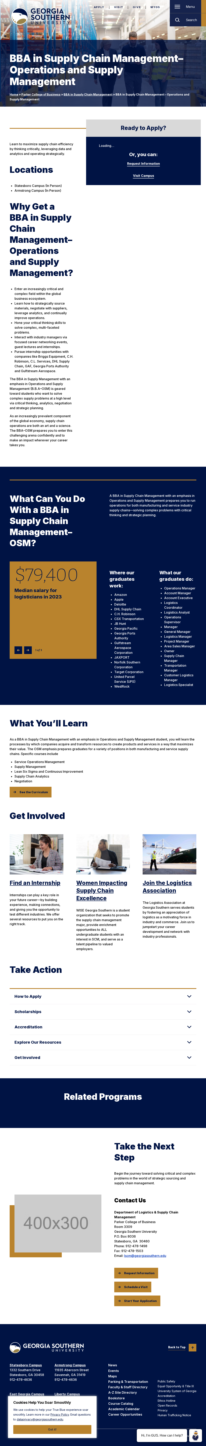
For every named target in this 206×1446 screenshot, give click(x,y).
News (112, 1365)
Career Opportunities (125, 1414)
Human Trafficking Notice (174, 1415)
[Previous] (18, 650)
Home (14, 94)
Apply (99, 7)
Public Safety (166, 1381)
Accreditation (166, 1396)
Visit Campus (143, 176)
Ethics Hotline (166, 1400)
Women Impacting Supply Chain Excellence (101, 891)
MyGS (155, 7)
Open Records (167, 1405)
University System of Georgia (177, 1391)
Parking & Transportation (128, 1382)
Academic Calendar (124, 1409)
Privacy (163, 1410)
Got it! (52, 1429)
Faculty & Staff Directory (127, 1387)
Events (113, 1371)
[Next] (28, 650)
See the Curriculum (34, 792)
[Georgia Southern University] (40, 16)
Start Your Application (140, 1301)
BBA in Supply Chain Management (88, 94)
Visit (118, 7)
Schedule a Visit (136, 1287)
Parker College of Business (41, 94)
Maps (112, 1376)
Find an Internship (35, 883)
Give (137, 7)
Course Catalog (120, 1404)
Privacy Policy (59, 1414)
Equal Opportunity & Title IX (176, 1386)
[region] (52, 1417)
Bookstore (116, 1398)
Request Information (143, 164)
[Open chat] (195, 1435)
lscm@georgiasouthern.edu (145, 1256)
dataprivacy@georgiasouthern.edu (40, 1419)
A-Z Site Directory (122, 1392)
